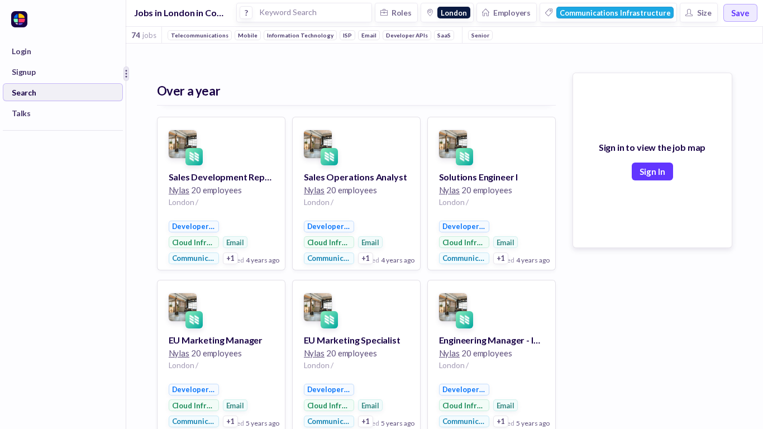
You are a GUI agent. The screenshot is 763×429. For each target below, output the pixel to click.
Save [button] (740, 13)
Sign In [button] (652, 171)
